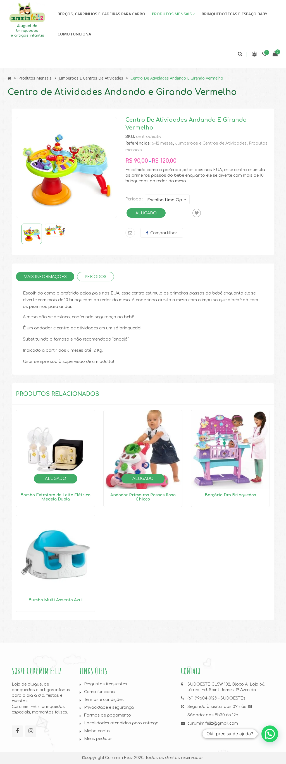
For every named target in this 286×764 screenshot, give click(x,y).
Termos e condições (104, 700)
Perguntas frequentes (105, 684)
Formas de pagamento (107, 715)
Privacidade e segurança (109, 707)
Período (133, 199)
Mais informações (45, 277)
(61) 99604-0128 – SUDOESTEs (216, 698)
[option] (66, 167)
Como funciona (74, 34)
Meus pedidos (98, 739)
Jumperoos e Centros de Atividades (91, 78)
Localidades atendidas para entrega (121, 723)
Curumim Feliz (119, 758)
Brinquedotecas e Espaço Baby (234, 13)
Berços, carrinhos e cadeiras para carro (101, 13)
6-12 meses (162, 143)
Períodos (95, 277)
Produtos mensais (172, 13)
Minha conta (97, 731)
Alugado (146, 213)
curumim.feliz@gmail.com (212, 723)
